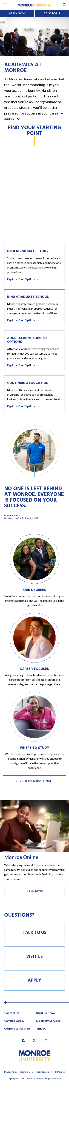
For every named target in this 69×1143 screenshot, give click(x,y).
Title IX (41, 1028)
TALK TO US (52, 13)
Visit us (34, 956)
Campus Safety (14, 1020)
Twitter (34, 1040)
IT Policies (60, 1071)
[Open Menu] (5, 5)
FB (23, 1040)
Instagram (45, 1040)
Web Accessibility (44, 1071)
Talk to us (34, 932)
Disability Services (48, 1020)
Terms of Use (26, 1071)
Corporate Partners (17, 1028)
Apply (34, 980)
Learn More (34, 891)
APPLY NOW (17, 13)
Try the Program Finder (34, 780)
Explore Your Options (21, 279)
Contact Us (11, 1012)
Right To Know (45, 1012)
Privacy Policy (10, 1071)
